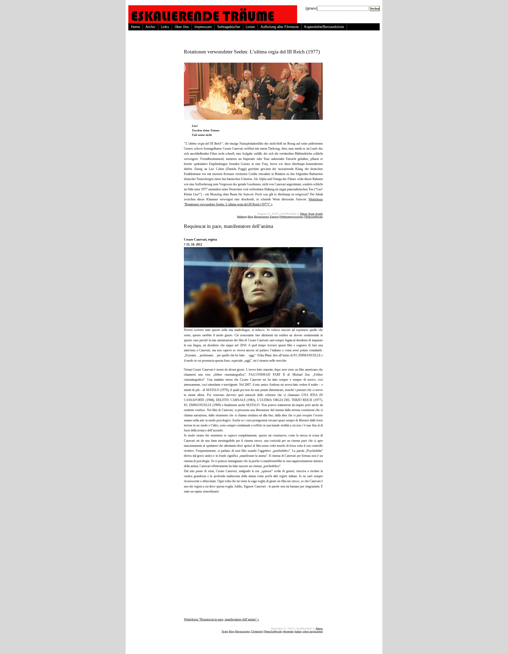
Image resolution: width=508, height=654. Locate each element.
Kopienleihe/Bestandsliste (324, 27)
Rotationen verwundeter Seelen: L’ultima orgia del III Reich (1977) (252, 51)
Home (135, 27)
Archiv (150, 27)
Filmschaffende (313, 216)
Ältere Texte (307, 213)
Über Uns (182, 27)
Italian (298, 631)
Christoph (257, 631)
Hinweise (288, 631)
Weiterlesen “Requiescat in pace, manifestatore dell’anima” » (221, 619)
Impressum (203, 27)
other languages (313, 631)
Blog (250, 216)
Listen (250, 27)
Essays (274, 216)
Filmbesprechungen (291, 216)
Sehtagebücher (228, 27)
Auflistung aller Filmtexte (280, 27)
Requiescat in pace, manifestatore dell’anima (228, 226)
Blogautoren (261, 216)
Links (165, 27)
